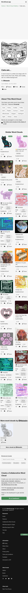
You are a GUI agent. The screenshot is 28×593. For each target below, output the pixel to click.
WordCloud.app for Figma (8, 524)
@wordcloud (5, 151)
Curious (15, 110)
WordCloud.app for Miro (8, 527)
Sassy (15, 116)
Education (16, 463)
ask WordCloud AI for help (9, 484)
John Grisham (8, 297)
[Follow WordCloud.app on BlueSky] (9, 578)
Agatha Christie (8, 236)
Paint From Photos (6, 589)
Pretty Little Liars (8, 405)
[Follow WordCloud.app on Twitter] (6, 578)
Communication (6, 463)
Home (3, 6)
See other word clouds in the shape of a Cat (14, 122)
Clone (23, 87)
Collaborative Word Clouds (8, 521)
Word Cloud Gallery (12, 6)
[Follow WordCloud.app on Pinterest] (12, 578)
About (3, 548)
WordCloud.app (6, 2)
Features (4, 519)
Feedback (4, 557)
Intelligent (21, 113)
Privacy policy (5, 551)
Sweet (22, 110)
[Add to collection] (4, 156)
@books (4, 211)
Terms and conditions (7, 554)
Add (5, 89)
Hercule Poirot (8, 240)
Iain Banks (8, 375)
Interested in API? (6, 559)
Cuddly (15, 107)
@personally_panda (7, 179)
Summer (23, 463)
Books (3, 573)
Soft (3, 110)
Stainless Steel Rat (23, 374)
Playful (9, 110)
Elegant (14, 113)
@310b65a (5, 323)
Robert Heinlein (8, 207)
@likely (19, 344)
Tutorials (4, 530)
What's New (5, 546)
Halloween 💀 (19, 237)
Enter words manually (7, 481)
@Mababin (6, 80)
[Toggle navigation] (25, 2)
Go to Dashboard (14, 498)
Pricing (5, 543)
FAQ (3, 532)
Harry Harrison (23, 369)
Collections (5, 575)
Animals (3, 177)
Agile (3, 116)
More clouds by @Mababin (14, 447)
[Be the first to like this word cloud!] (1, 156)
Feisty (9, 107)
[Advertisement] (14, 22)
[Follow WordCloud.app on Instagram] (3, 578)
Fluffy (21, 107)
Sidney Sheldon (23, 401)
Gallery (4, 570)
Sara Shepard (8, 401)
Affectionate (5, 113)
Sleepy (9, 116)
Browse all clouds (6, 456)
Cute (3, 107)
